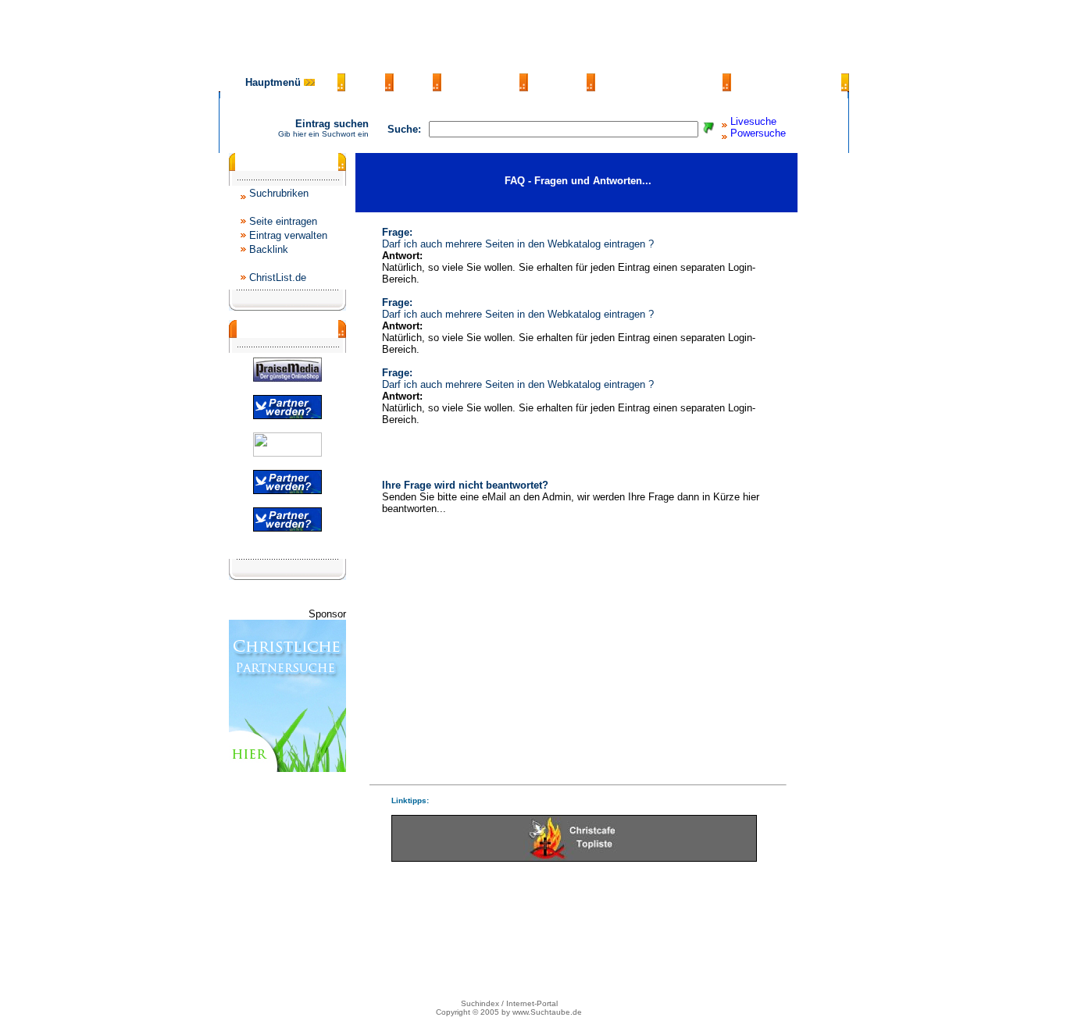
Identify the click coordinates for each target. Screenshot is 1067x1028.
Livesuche (753, 121)
